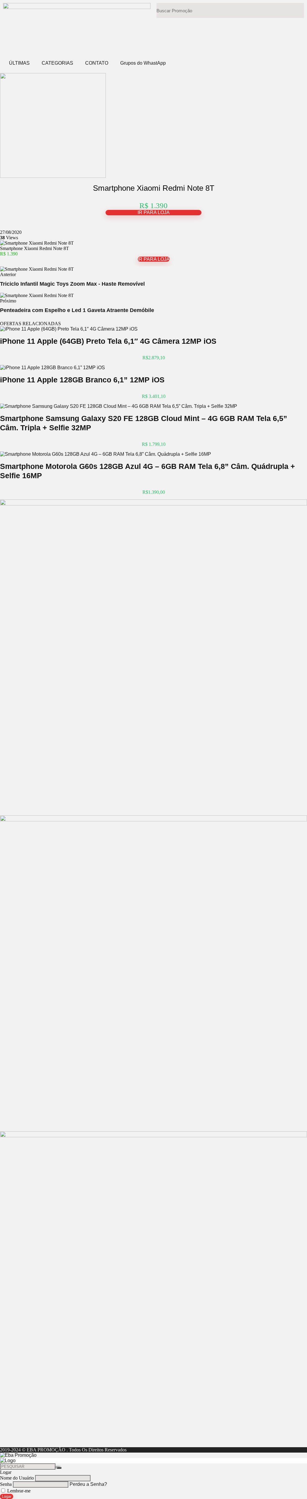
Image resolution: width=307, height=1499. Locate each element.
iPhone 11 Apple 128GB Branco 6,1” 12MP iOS (82, 379)
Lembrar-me (18, 1490)
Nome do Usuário (17, 1477)
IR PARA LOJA (154, 212)
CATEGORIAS (57, 63)
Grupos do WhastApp (143, 63)
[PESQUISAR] (59, 1468)
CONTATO (96, 63)
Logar (6, 1496)
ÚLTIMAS (19, 63)
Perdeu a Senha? (88, 1484)
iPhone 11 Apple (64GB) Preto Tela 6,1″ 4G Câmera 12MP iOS (108, 341)
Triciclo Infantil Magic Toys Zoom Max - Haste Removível (72, 284)
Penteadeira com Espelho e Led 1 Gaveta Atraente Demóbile (77, 310)
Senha (6, 1484)
